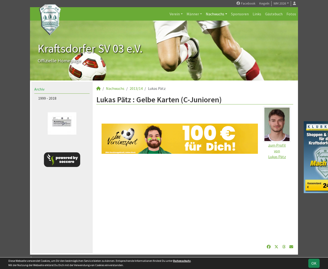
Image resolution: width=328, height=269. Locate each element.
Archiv (39, 89)
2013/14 (136, 88)
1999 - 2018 (47, 98)
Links (257, 13)
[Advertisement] (194, 198)
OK (313, 263)
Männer (193, 13)
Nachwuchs (215, 13)
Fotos (291, 13)
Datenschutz (182, 261)
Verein (175, 13)
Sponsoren (240, 13)
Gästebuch (274, 13)
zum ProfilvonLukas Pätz (277, 151)
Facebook (247, 3)
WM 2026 (279, 3)
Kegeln (264, 3)
